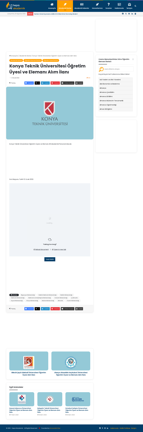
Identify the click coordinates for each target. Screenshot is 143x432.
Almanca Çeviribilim (107, 92)
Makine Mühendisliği (48, 300)
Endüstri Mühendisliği (61, 298)
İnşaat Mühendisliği (17, 300)
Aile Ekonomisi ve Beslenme (110, 84)
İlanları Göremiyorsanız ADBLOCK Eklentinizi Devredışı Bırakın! (56, 14)
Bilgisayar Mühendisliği (28, 295)
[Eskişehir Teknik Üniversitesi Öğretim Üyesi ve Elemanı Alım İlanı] (49, 399)
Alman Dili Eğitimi (106, 109)
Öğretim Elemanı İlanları (33, 60)
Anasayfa (14, 56)
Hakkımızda (114, 428)
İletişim (133, 428)
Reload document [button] (42, 249)
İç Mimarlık (74, 298)
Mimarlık (60, 300)
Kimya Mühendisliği (32, 300)
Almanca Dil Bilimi (106, 96)
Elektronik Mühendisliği (17, 298)
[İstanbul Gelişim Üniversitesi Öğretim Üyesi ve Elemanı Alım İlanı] (77, 399)
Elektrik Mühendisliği (66, 295)
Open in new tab (59, 249)
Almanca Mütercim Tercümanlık (111, 101)
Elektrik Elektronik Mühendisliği (47, 295)
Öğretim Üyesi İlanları (51, 60)
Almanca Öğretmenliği (108, 105)
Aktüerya (103, 88)
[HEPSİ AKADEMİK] (15, 5)
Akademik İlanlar (25, 56)
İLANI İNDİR (50, 259)
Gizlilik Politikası (125, 428)
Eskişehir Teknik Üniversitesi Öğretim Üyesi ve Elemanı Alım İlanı (48, 410)
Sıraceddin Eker (55, 428)
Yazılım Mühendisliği (73, 300)
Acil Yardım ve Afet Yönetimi (110, 80)
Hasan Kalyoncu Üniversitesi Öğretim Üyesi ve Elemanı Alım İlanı (20, 410)
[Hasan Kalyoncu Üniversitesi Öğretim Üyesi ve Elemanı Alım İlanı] (21, 399)
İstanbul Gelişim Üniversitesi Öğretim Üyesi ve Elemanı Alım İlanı (76, 410)
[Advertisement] (49, 33)
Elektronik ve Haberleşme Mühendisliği (39, 298)
